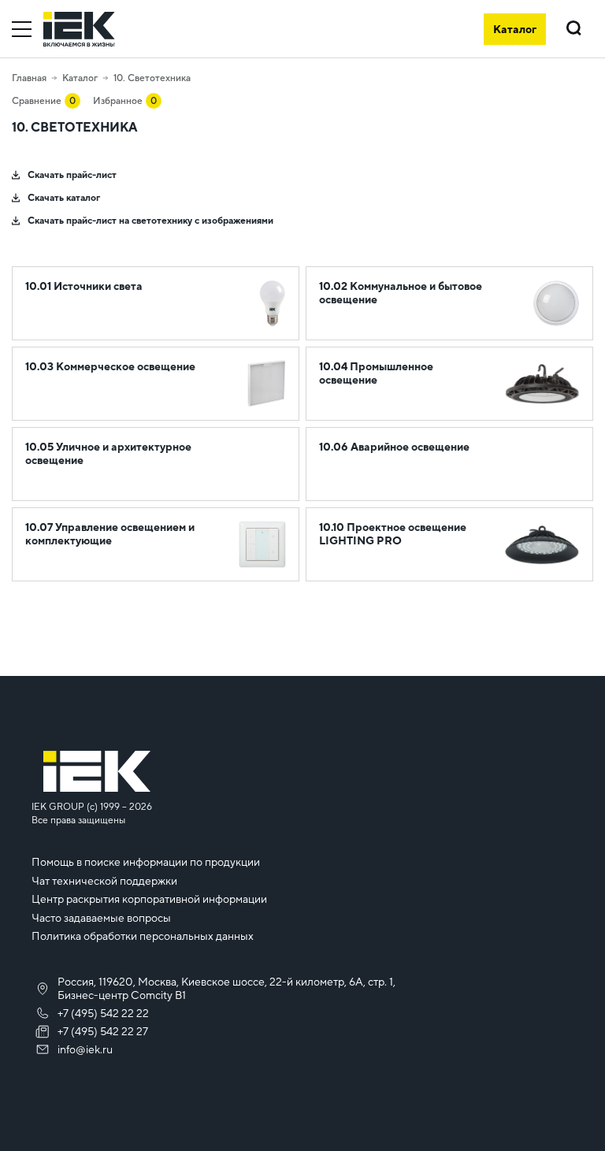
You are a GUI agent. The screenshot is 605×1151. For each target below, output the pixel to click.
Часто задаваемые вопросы (101, 918)
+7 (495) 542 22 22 (103, 1013)
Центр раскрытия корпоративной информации (149, 899)
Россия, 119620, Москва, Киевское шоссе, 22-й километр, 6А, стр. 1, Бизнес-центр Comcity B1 (226, 988)
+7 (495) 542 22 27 (103, 1031)
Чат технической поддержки (104, 880)
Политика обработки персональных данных (143, 936)
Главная (29, 78)
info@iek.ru (85, 1049)
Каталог (80, 78)
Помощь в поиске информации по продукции (146, 862)
